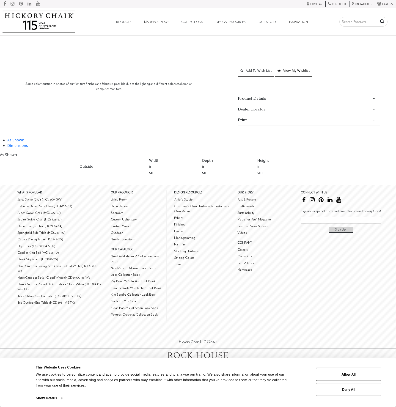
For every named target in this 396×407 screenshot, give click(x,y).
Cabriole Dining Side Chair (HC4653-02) (44, 206)
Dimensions (17, 145)
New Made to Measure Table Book (133, 268)
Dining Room (120, 206)
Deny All (348, 389)
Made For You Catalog (125, 301)
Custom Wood (121, 226)
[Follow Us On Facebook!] (4, 3)
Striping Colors (184, 257)
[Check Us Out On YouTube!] (38, 3)
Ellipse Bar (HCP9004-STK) (36, 246)
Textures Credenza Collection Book (134, 314)
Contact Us (245, 256)
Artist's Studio (183, 199)
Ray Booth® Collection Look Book (133, 281)
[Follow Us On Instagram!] (12, 3)
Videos (242, 232)
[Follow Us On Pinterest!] (21, 3)
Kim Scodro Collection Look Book (133, 294)
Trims (177, 264)
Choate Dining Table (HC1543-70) (40, 239)
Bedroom (117, 212)
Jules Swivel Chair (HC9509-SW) (40, 199)
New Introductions (123, 239)
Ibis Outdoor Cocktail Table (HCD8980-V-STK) (49, 296)
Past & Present (246, 199)
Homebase (244, 269)
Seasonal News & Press (252, 226)
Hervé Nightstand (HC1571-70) (37, 259)
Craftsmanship (246, 206)
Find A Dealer (246, 263)
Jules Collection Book (125, 274)
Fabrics (179, 218)
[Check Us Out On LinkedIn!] (29, 3)
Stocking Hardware (186, 251)
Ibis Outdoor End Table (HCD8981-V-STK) (46, 302)
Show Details (46, 398)
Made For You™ (156, 22)
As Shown (15, 140)
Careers (242, 249)
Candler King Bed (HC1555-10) (38, 252)
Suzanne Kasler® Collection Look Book (136, 288)
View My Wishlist (296, 70)
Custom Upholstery (124, 219)
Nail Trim (180, 244)
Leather (179, 231)
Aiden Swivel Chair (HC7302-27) (39, 212)
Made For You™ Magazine (254, 219)
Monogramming (184, 237)
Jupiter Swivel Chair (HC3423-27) (39, 219)
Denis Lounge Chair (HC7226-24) (39, 226)
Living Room (119, 199)
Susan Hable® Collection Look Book (134, 308)
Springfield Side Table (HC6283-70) (41, 232)
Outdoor (117, 232)
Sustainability (245, 212)
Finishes (179, 224)
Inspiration (298, 22)
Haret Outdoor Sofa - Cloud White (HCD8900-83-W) (53, 277)
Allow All (348, 374)
